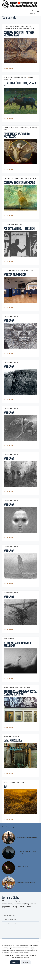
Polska (6, 28)
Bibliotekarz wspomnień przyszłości (17, 135)
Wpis (32, 28)
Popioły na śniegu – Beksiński (19, 228)
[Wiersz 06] (20, 382)
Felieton (25, 77)
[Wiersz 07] (20, 336)
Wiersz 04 (9, 459)
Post (11, 28)
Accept (15, 962)
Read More (8, 68)
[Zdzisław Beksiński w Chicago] (20, 197)
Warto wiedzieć (24, 28)
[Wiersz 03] (20, 520)
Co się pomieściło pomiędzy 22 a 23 (20, 84)
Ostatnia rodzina (13, 740)
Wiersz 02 (9, 551)
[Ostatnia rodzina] (20, 755)
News (30, 26)
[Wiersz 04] (20, 474)
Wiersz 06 (9, 367)
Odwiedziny (12, 782)
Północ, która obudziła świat (26, 882)
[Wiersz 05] (20, 428)
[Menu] (38, 12)
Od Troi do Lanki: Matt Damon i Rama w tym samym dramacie (27, 853)
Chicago (14, 178)
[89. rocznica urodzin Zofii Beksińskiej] (20, 660)
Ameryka (7, 178)
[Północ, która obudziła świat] (8, 882)
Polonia (33, 178)
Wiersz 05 (9, 413)
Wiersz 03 (9, 505)
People (22, 270)
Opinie (6, 79)
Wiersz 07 (9, 321)
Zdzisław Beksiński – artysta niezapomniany (19, 33)
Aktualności (8, 26)
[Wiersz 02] (20, 566)
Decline (26, 962)
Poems (16, 316)
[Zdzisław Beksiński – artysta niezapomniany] (20, 50)
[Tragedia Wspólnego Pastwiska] (8, 837)
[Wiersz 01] (20, 612)
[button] (38, 941)
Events (12, 270)
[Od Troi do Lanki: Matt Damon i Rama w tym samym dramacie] (8, 852)
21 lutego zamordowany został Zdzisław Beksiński (20, 692)
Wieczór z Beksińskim (15, 274)
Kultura (25, 26)
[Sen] (20, 801)
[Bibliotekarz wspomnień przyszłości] (20, 151)
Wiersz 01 (9, 597)
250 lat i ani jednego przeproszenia (23, 868)
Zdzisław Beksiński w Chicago (19, 182)
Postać (15, 28)
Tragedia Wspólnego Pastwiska (27, 837)
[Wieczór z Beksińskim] (20, 290)
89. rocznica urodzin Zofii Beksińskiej (17, 644)
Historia (20, 178)
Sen (5, 786)
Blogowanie (17, 26)
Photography (19, 224)
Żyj (10, 79)
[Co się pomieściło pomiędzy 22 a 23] (20, 101)
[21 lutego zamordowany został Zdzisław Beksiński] (20, 709)
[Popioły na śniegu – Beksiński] (20, 244)
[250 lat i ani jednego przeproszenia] (8, 867)
